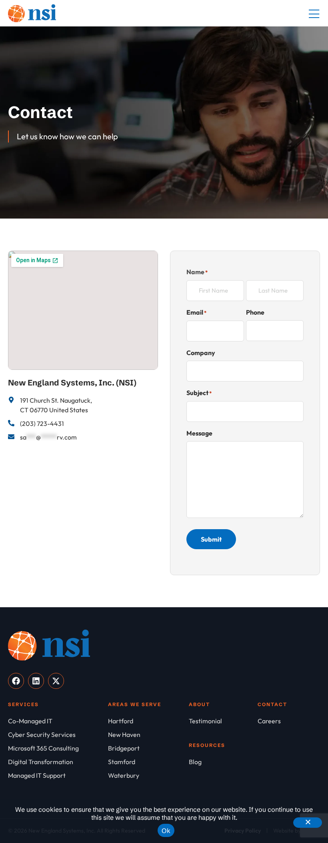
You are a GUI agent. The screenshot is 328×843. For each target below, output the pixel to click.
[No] (307, 822)
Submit (211, 539)
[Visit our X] (56, 681)
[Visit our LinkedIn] (36, 681)
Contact (272, 704)
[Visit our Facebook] (16, 681)
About (199, 704)
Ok (166, 831)
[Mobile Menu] (314, 14)
